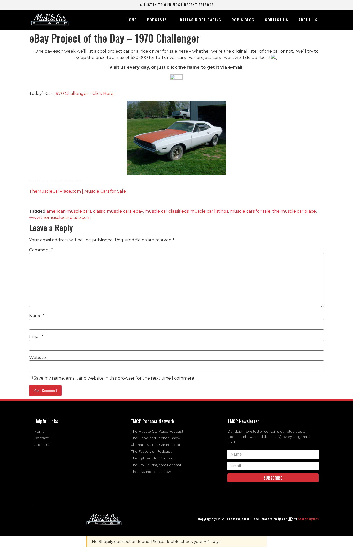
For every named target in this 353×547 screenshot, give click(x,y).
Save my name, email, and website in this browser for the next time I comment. (114, 378)
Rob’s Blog (243, 19)
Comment (41, 250)
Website (37, 358)
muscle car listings (209, 211)
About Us (307, 19)
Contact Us (276, 19)
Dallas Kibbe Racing (200, 19)
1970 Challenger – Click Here (83, 93)
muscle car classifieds (167, 211)
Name (36, 316)
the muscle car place (294, 211)
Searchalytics (308, 518)
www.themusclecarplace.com (60, 217)
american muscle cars (69, 211)
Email (36, 337)
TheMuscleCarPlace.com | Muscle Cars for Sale (77, 191)
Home (131, 19)
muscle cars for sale (250, 211)
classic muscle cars (112, 211)
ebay (138, 211)
